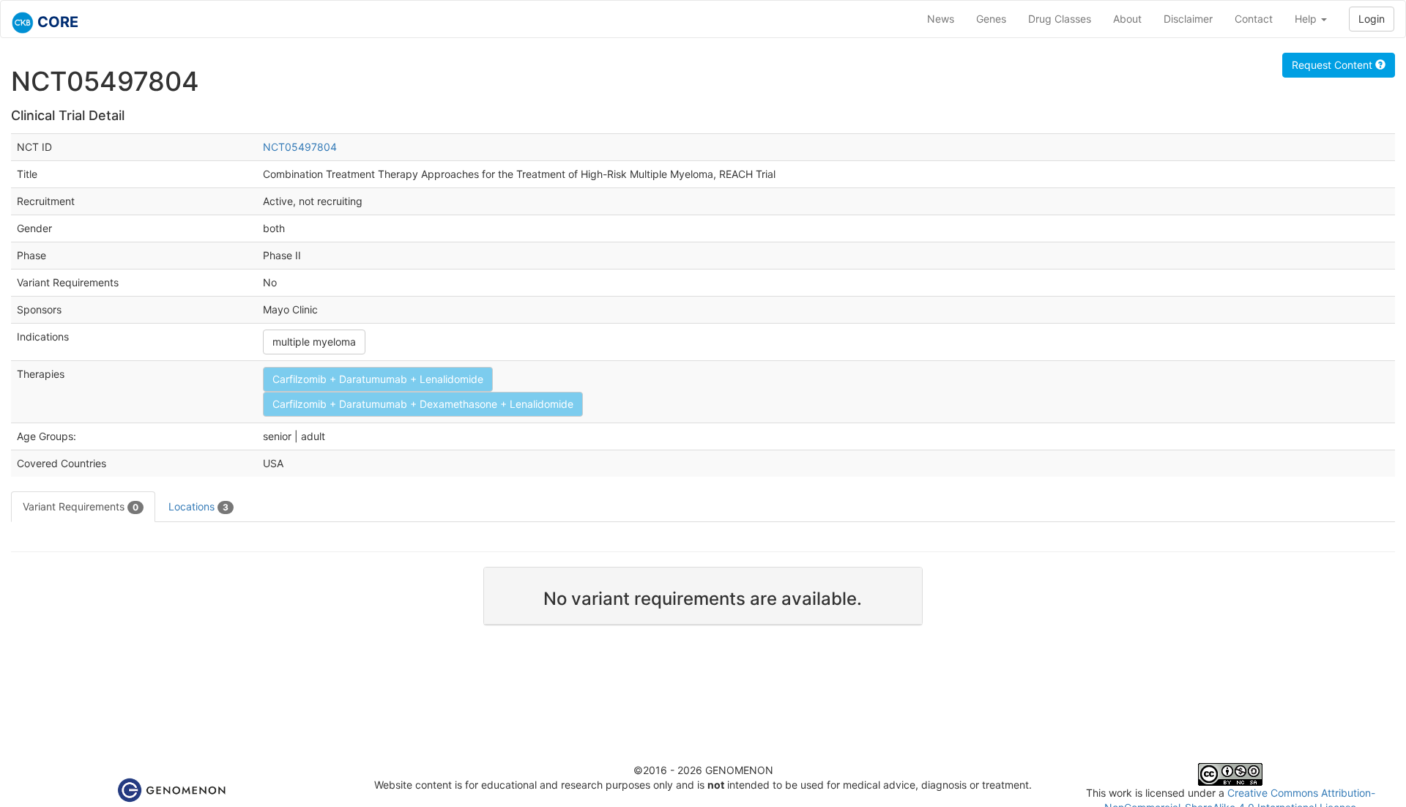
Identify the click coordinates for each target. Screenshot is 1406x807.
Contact (1254, 18)
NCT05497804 (300, 147)
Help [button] (1307, 18)
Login (1371, 18)
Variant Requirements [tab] (80, 506)
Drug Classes (1059, 18)
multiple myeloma (314, 341)
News (940, 18)
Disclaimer (1188, 18)
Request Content (1333, 65)
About (1127, 18)
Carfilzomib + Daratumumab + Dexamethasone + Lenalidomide (422, 404)
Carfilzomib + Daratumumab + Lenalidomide (377, 379)
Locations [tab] (198, 506)
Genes (991, 18)
